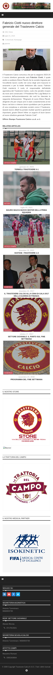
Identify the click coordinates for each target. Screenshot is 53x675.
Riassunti (8, 330)
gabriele (7, 44)
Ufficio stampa (10, 163)
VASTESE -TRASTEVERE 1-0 (26, 253)
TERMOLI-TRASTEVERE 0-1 (27, 169)
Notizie (7, 203)
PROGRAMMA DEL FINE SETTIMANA (26, 379)
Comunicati (9, 40)
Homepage (18, 40)
